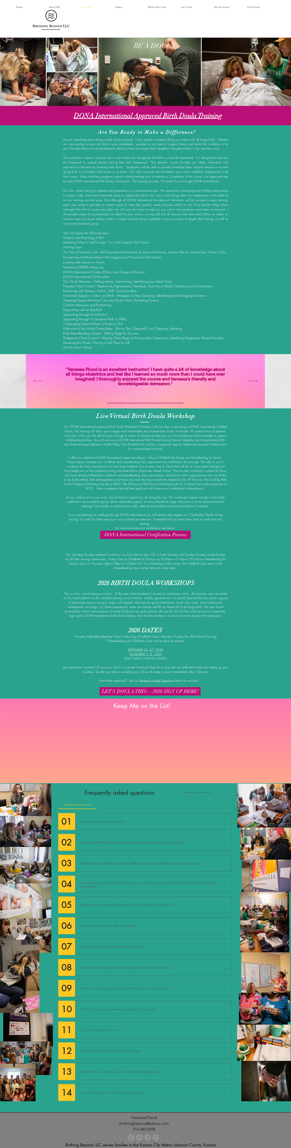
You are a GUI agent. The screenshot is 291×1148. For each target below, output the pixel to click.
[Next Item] (285, 72)
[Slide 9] (122, 403)
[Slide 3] (111, 403)
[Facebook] (131, 1137)
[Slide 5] (115, 403)
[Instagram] (156, 1137)
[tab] (77, 804)
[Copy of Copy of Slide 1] (128, 403)
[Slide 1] (108, 403)
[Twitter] (139, 1137)
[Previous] (38, 381)
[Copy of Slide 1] (130, 403)
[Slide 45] (182, 403)
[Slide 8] (120, 403)
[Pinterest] (147, 1137)
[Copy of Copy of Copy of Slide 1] (123, 403)
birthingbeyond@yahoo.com (144, 1123)
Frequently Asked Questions (156, 680)
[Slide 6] (117, 403)
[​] (145, 645)
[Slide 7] (118, 403)
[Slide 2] (110, 403)
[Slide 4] (113, 403)
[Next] (252, 381)
